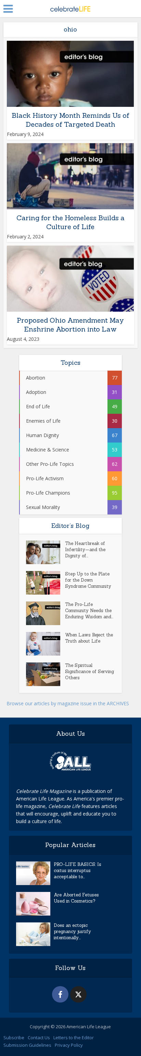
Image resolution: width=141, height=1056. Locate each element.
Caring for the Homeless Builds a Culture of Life (70, 222)
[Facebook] (60, 994)
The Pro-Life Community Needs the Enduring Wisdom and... (89, 610)
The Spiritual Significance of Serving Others (89, 671)
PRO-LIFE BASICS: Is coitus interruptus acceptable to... (77, 870)
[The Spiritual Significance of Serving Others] (45, 674)
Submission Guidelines (27, 1045)
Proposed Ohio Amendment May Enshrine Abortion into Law (70, 324)
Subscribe (13, 1037)
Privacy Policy (69, 1045)
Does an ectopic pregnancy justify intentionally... (72, 931)
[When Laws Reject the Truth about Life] (45, 644)
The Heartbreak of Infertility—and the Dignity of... (85, 550)
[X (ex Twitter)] (78, 994)
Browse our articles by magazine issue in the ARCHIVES (68, 703)
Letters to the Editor (73, 1037)
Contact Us (39, 1037)
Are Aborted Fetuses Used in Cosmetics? (76, 898)
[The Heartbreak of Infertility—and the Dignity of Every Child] (45, 552)
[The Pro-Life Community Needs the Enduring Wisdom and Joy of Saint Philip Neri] (45, 613)
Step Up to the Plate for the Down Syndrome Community (88, 580)
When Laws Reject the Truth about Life (89, 638)
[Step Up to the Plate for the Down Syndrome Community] (45, 583)
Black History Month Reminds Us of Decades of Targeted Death (70, 119)
